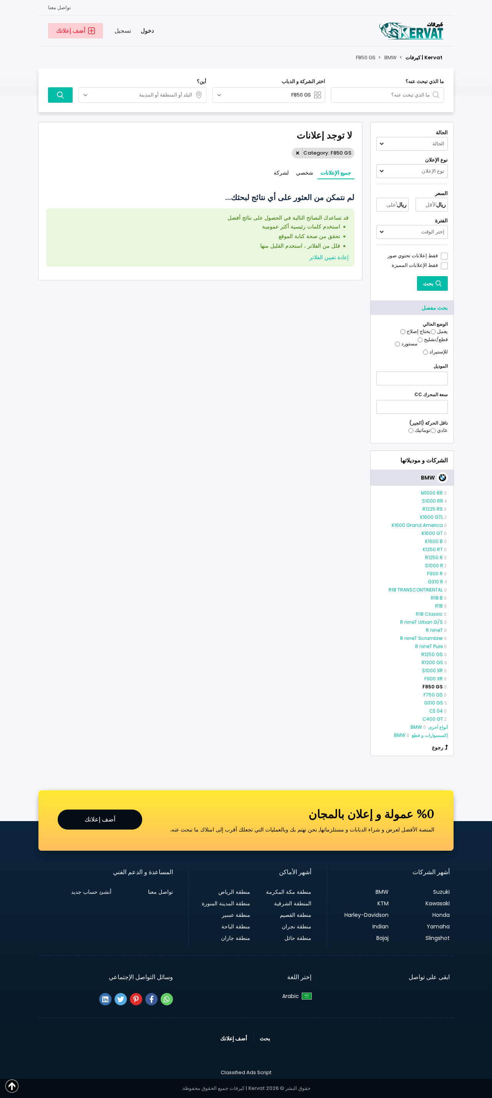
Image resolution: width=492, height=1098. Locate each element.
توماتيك (422, 430)
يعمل (442, 331)
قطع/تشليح (436, 340)
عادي (442, 430)
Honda (441, 915)
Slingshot (438, 938)
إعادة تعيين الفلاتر (329, 257)
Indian (380, 926)
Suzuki (441, 892)
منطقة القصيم (295, 915)
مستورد (409, 344)
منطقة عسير (236, 915)
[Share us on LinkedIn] (105, 999)
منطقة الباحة (235, 926)
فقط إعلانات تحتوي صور (412, 256)
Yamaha (438, 926)
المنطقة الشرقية (292, 903)
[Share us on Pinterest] (136, 999)
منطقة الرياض (234, 892)
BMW (382, 892)
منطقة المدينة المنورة (226, 903)
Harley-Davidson (366, 915)
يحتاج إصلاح (418, 331)
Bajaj (382, 938)
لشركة (281, 173)
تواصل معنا (59, 7)
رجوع (437, 748)
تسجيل (123, 31)
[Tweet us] (121, 999)
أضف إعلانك (100, 819)
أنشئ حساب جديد (91, 892)
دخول (147, 31)
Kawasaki (438, 903)
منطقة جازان (235, 938)
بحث (265, 1038)
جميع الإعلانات (336, 173)
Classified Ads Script (246, 1073)
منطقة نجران (296, 926)
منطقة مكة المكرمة (288, 892)
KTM (383, 903)
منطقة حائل (297, 938)
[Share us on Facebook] (151, 999)
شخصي (304, 173)
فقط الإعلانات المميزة (415, 265)
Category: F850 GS (327, 153)
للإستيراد (438, 352)
